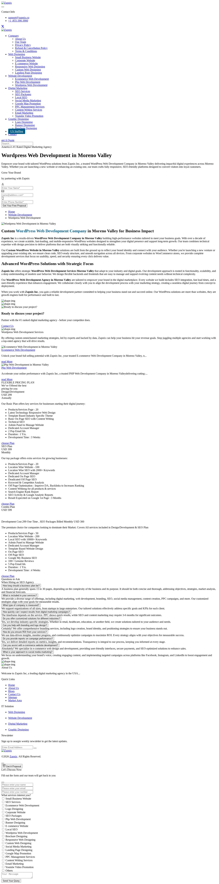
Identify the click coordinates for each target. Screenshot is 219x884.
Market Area (15, 700)
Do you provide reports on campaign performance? (28, 638)
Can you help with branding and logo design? (25, 625)
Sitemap (12, 697)
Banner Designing (25, 125)
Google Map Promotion (28, 103)
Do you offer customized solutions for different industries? (31, 618)
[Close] (2, 782)
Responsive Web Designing (30, 66)
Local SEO (21, 97)
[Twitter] (2, 26)
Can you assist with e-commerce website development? (30, 645)
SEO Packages (23, 94)
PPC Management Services (29, 106)
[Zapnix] (6, 2)
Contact (12, 134)
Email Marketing (24, 112)
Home (11, 211)
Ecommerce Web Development (32, 78)
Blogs (11, 691)
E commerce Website (26, 63)
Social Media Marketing (28, 100)
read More (6, 361)
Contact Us (7, 325)
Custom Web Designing (28, 69)
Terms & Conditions (26, 51)
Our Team (20, 41)
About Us (20, 38)
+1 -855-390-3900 (18, 20)
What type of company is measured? (21, 605)
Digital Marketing (17, 88)
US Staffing (16, 131)
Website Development (20, 75)
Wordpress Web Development (31, 85)
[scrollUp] (2, 763)
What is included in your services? (20, 595)
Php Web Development (27, 82)
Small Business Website (28, 57)
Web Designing (16, 54)
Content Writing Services (28, 109)
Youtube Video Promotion (29, 115)
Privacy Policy (23, 45)
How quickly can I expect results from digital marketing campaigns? (36, 612)
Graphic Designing (18, 119)
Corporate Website (25, 60)
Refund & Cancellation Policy (31, 48)
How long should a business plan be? (21, 585)
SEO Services (22, 91)
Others (9, 870)
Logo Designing (24, 122)
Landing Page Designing (28, 72)
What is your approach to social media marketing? (27, 652)
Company (13, 35)
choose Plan (7, 443)
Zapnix (13, 756)
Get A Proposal (13, 766)
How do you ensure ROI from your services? (25, 632)
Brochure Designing (26, 128)
